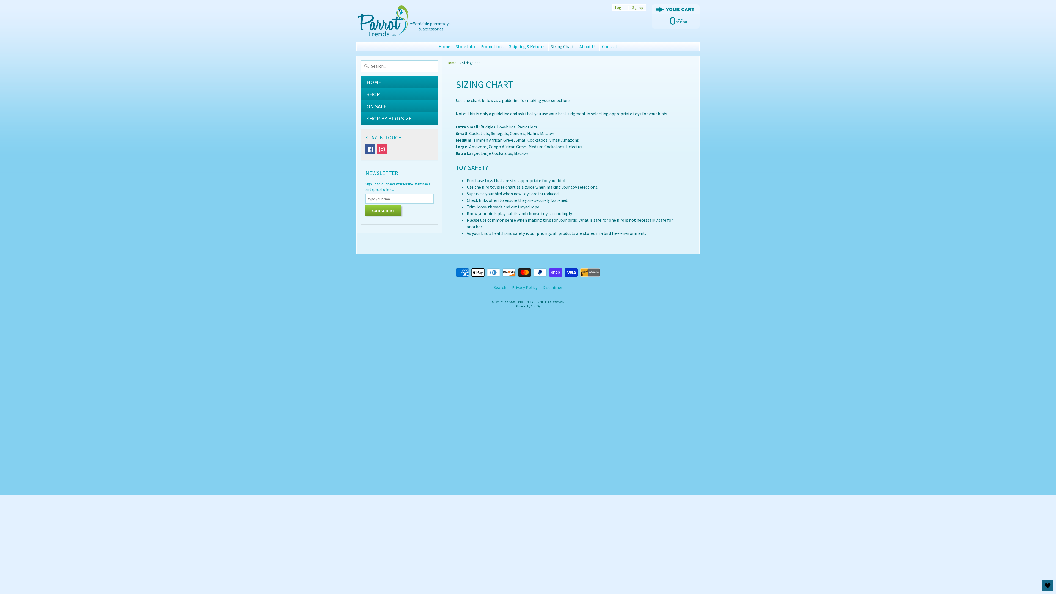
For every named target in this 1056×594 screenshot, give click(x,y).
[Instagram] (382, 149)
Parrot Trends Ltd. (527, 302)
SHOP (373, 94)
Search (500, 287)
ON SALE (377, 106)
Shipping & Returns (527, 46)
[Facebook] (370, 149)
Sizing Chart (562, 46)
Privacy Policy (524, 287)
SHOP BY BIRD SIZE (389, 118)
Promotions (492, 46)
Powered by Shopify (528, 306)
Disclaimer (553, 287)
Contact (609, 46)
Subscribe (383, 210)
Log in (620, 7)
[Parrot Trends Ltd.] (404, 21)
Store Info (465, 46)
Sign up (637, 7)
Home (444, 46)
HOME (374, 82)
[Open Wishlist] (1047, 585)
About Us (587, 46)
